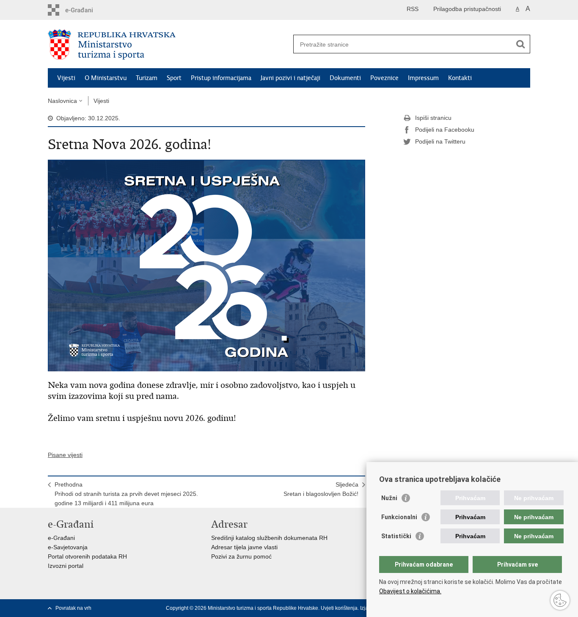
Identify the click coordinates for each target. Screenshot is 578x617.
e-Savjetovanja (68, 547)
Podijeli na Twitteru (440, 141)
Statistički (396, 536)
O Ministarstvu (106, 78)
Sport (174, 78)
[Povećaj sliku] (206, 265)
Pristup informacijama (221, 78)
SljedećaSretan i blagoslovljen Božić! (320, 489)
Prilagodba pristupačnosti (467, 9)
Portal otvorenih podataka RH (87, 556)
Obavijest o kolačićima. (410, 591)
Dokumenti (345, 78)
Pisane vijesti (65, 454)
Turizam (146, 78)
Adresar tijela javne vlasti (244, 547)
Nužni (389, 498)
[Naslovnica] (168, 44)
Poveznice (384, 78)
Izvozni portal (65, 565)
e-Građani (61, 537)
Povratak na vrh (73, 608)
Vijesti (66, 78)
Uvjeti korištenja (339, 608)
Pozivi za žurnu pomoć (241, 556)
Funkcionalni (399, 517)
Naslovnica (62, 100)
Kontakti (460, 78)
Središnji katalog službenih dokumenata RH (269, 537)
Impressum (423, 78)
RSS (412, 9)
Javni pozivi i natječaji (290, 78)
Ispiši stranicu (433, 117)
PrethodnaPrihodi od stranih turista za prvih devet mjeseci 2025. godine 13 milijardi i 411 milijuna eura (126, 493)
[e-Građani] (84, 10)
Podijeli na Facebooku (444, 129)
